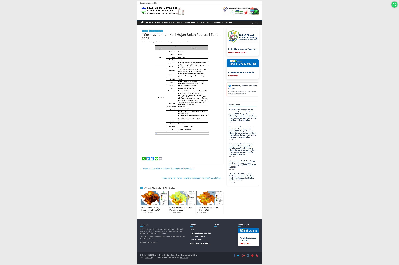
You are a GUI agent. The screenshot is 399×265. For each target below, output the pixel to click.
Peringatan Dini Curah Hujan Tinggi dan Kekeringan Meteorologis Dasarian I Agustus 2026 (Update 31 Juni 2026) (242, 164)
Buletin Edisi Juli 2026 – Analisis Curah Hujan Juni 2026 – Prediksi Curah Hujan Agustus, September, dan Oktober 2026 (241, 177)
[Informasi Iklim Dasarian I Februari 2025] (209, 198)
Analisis (145, 31)
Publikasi (204, 22)
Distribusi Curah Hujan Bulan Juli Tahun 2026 (151, 208)
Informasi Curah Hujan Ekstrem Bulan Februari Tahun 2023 (167, 168)
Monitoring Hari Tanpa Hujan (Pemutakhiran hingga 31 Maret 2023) (192, 178)
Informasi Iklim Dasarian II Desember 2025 (180, 208)
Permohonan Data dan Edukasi (167, 22)
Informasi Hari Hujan (156, 31)
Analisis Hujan (176, 42)
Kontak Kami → (234, 76)
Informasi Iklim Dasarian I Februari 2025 (208, 208)
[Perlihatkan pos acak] (256, 22)
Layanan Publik (190, 22)
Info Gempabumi (196, 240)
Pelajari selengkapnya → (237, 52)
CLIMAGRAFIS (216, 22)
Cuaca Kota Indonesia (198, 236)
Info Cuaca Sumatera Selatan (200, 233)
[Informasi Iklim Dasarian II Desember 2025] (181, 198)
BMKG (192, 230)
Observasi (229, 22)
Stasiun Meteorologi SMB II (199, 243)
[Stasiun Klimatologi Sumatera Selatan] (142, 22)
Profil (148, 22)
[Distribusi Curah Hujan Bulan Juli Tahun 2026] (153, 198)
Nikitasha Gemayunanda (162, 42)
